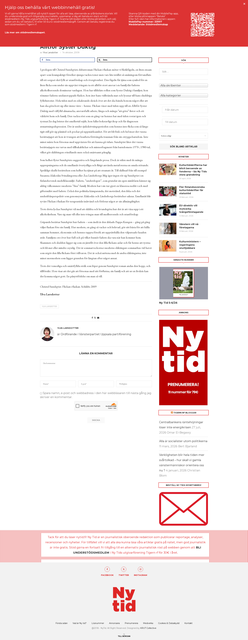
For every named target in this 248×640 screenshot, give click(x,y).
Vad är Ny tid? (80, 623)
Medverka (148, 623)
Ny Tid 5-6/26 (168, 302)
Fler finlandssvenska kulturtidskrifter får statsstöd (192, 190)
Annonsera (114, 623)
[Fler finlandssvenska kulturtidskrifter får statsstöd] (167, 191)
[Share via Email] (98, 317)
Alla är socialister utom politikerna (183, 441)
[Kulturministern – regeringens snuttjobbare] (167, 246)
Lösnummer (98, 623)
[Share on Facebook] (92, 317)
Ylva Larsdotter (50, 52)
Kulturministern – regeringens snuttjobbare (190, 244)
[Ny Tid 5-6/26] (183, 283)
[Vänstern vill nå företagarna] (167, 228)
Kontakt (188, 623)
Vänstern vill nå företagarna (188, 226)
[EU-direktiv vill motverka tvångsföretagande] (167, 210)
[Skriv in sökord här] (183, 72)
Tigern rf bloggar (185, 412)
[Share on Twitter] (95, 317)
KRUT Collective (148, 628)
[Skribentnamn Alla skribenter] (183, 85)
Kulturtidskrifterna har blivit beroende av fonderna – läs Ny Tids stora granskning (193, 170)
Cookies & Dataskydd (168, 623)
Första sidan (62, 623)
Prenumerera (131, 623)
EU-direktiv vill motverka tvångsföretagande (191, 208)
